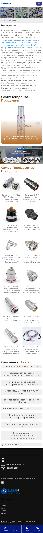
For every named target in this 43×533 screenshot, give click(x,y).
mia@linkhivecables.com (15, 464)
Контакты (37, 529)
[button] (38, 124)
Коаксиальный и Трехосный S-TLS (20, 366)
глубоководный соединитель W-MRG (21, 392)
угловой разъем (10, 444)
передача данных (9, 43)
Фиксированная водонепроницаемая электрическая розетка (21, 435)
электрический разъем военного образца (21, 401)
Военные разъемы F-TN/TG (16, 409)
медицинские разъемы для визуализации (20, 40)
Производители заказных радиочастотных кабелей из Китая (21, 374)
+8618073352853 (12, 468)
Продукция (16, 529)
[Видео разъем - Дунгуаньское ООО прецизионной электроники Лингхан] (6, 3)
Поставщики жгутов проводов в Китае (21, 425)
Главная (3, 20)
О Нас (27, 529)
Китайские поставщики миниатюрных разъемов (21, 416)
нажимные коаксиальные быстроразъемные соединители (21, 383)
